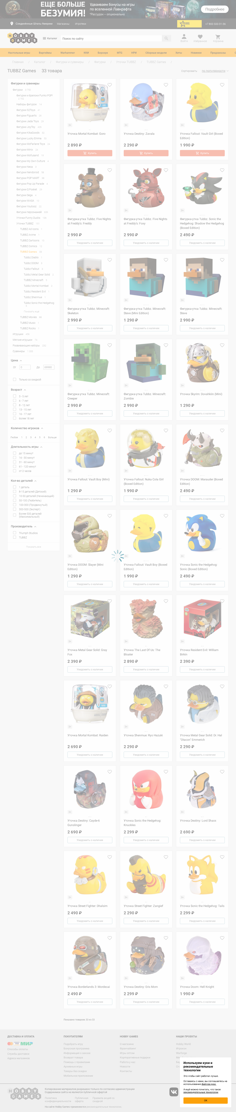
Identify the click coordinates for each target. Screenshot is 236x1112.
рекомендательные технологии (200, 1092)
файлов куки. (209, 1084)
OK (205, 1100)
